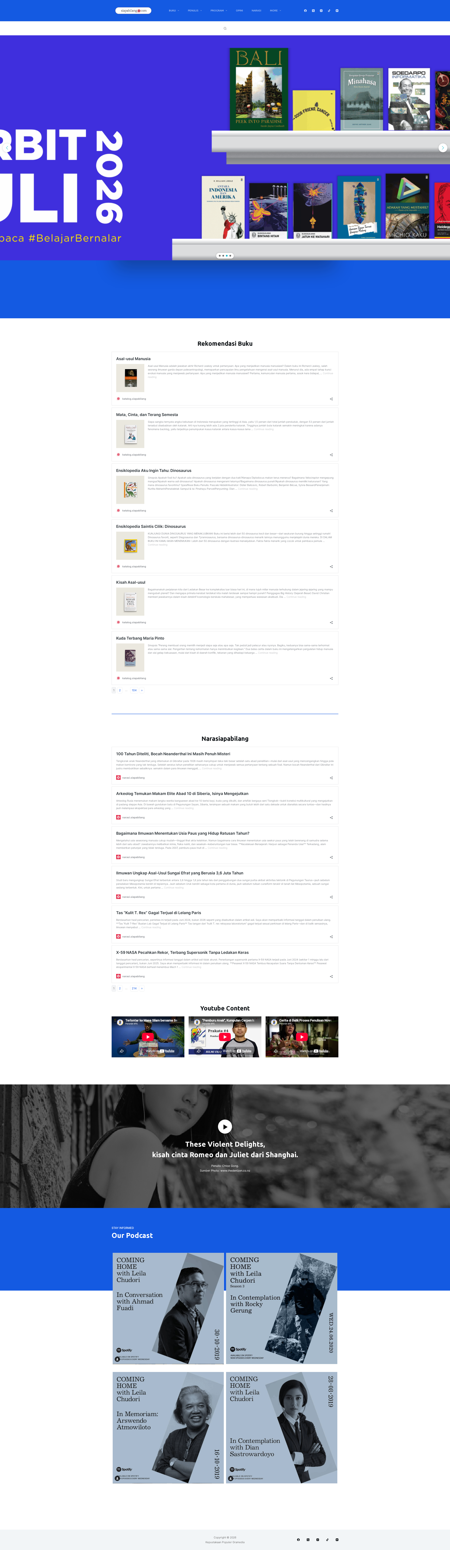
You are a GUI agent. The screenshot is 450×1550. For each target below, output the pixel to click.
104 (134, 690)
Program (217, 10)
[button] (225, 147)
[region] (225, 147)
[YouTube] (337, 10)
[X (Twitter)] (313, 10)
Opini (239, 10)
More (274, 10)
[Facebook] (305, 10)
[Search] (225, 28)
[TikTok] (329, 10)
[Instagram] (321, 10)
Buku (172, 10)
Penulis (193, 10)
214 (134, 988)
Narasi (256, 10)
